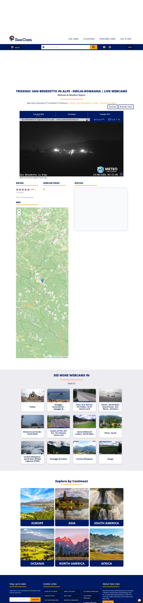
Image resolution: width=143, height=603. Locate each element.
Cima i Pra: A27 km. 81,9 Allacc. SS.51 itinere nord (84, 407)
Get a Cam (67, 596)
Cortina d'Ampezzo (84, 459)
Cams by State (49, 596)
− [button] (19, 213)
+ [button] (19, 210)
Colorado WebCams (90, 591)
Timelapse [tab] (72, 114)
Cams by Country (50, 591)
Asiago (110, 459)
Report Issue (126, 107)
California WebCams (87, 597)
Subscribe (35, 600)
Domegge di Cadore (58, 459)
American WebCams (71, 600)
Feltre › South (110, 433)
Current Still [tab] (38, 114)
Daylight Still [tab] (105, 114)
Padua (32, 407)
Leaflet (48, 357)
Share (113, 107)
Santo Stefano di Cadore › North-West (84, 433)
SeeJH (130, 47)
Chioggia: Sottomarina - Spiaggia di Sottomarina (58, 407)
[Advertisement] (71, 16)
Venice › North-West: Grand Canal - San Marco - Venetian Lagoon (110, 407)
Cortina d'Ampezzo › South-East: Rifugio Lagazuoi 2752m (32, 459)
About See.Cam (69, 591)
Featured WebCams (51, 600)
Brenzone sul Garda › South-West (32, 433)
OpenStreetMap (56, 357)
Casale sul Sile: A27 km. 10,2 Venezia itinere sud (58, 433)
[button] (118, 119)
